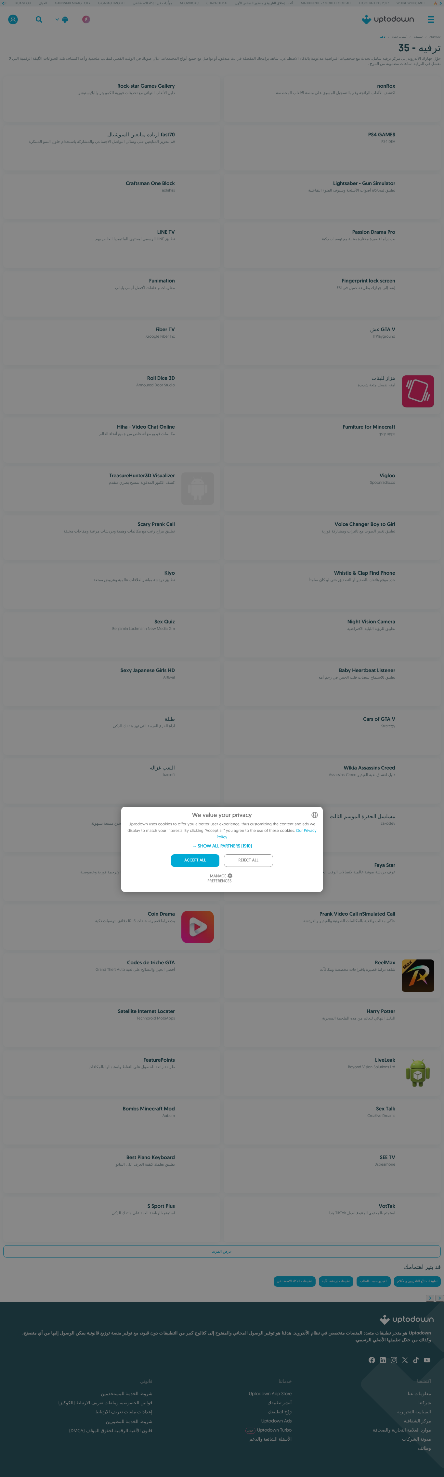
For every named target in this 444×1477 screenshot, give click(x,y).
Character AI (216, 3)
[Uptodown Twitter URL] (405, 1360)
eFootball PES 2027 (374, 3)
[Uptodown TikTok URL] (416, 1360)
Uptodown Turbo (269, 1430)
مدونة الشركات (416, 1439)
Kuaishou (23, 3)
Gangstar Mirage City (72, 3)
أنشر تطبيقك (280, 1403)
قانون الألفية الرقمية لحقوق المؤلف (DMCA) (110, 1430)
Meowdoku (189, 3)
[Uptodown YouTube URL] (427, 1360)
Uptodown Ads (276, 1421)
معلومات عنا (419, 1393)
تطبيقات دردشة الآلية (336, 1281)
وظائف (424, 1448)
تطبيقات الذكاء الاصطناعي (294, 1281)
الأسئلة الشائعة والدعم (270, 1439)
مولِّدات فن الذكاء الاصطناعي (152, 3)
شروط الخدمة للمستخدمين (126, 1393)
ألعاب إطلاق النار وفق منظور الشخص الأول (264, 3)
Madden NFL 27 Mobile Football (326, 3)
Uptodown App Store (270, 1393)
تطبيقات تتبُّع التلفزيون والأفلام (417, 1281)
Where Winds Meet (411, 3)
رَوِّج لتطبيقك (280, 1412)
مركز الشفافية (417, 1421)
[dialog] (222, 849)
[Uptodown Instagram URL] (394, 1360)
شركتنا (424, 1403)
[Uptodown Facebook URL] (372, 1360)
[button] (222, 846)
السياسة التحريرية (414, 1412)
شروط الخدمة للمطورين (129, 1421)
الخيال (43, 3)
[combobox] (314, 815)
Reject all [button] (248, 860)
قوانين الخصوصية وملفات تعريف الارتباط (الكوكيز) (105, 1403)
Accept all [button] (195, 860)
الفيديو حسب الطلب (373, 1281)
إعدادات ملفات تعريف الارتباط (124, 1412)
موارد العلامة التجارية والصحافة (402, 1430)
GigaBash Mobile (111, 3)
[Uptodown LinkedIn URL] (383, 1360)
